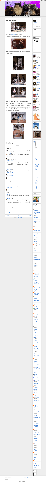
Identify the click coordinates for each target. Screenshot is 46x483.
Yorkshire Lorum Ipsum (36, 400)
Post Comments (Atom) (19, 217)
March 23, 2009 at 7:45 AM (10, 156)
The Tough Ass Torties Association (37, 449)
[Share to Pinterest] (18, 145)
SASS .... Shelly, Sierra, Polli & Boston (37, 383)
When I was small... (36, 180)
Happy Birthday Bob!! (36, 423)
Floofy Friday (35, 306)
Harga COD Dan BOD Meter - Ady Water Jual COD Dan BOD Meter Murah (37, 350)
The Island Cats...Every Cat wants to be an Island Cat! (37, 213)
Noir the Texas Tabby (9, 198)
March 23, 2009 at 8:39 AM (10, 160)
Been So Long (35, 332)
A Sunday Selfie (35, 280)
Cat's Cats (35, 334)
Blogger (26, 481)
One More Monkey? (37, 95)
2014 (34, 143)
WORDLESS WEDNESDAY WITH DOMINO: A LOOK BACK (37, 284)
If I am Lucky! (35, 224)
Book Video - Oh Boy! (36, 319)
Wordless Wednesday (36, 169)
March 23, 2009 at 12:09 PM (10, 172)
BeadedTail (8, 194)
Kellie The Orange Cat (36, 358)
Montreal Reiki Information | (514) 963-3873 (37, 254)
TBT (34, 353)
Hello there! (35, 271)
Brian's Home (35, 209)
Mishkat (35, 463)
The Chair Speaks (36, 226)
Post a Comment (8, 212)
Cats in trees (35, 389)
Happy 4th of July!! (36, 314)
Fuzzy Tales (35, 323)
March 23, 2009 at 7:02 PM (10, 187)
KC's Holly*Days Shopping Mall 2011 (36, 425)
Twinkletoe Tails (36, 342)
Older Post (29, 215)
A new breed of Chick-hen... (37, 340)
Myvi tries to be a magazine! (37, 420)
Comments (35, 50)
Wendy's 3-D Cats (36, 282)
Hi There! (35, 303)
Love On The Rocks (36, 174)
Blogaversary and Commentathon (38, 82)
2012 (34, 145)
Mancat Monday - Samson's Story (37, 164)
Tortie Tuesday (36, 158)
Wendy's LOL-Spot (36, 460)
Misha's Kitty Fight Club (13, 34)
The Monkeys (35, 22)
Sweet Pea (22, 16)
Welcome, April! (35, 415)
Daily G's (35, 457)
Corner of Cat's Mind (36, 300)
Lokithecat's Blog (36, 377)
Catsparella (35, 374)
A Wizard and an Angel (37, 244)
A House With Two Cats (37, 321)
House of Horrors (38, 100)
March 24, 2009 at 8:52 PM (10, 204)
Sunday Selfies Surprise (36, 274)
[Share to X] (17, 145)
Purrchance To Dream (36, 292)
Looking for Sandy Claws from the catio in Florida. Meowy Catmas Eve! (36, 294)
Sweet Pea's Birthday (37, 76)
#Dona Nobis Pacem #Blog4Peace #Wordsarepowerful (36, 298)
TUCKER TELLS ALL (36, 397)
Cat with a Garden (9, 169)
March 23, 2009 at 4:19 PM (10, 178)
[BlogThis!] (16, 145)
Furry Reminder (36, 165)
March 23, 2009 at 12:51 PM (10, 175)
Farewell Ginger (35, 311)
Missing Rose (35, 395)
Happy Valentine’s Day (36, 378)
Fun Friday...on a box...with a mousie (36, 182)
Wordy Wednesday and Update (36, 161)
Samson (10, 16)
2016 (34, 142)
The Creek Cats (9, 153)
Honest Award (36, 186)
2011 (34, 146)
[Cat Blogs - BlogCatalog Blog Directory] (28, 477)
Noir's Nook (35, 313)
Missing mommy (36, 257)
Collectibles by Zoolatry (37, 417)
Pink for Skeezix (36, 387)
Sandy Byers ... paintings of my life (36, 411)
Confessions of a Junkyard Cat (36, 367)
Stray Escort (35, 227)
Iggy (18, 16)
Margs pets (35, 402)
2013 (34, 144)
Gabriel (26, 16)
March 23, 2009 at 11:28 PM (10, 193)
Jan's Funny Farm (36, 276)
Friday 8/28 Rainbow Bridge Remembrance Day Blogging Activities (37, 221)
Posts (35, 49)
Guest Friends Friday (36, 166)
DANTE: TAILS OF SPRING (37, 287)
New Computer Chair (36, 183)
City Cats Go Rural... (36, 335)
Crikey (35, 337)
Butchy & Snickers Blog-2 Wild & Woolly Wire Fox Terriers (36, 465)
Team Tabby (35, 289)
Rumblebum (35, 326)
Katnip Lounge (36, 308)
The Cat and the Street (36, 432)
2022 (34, 141)
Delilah (13, 16)
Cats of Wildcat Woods (37, 259)
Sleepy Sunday (36, 188)
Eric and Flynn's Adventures (36, 241)
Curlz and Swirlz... (36, 296)
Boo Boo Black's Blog (36, 452)
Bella (16, 16)
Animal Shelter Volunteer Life (36, 250)
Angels (29, 16)
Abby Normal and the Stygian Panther (36, 361)
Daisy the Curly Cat (36, 380)
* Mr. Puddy (35, 316)
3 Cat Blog (35, 440)
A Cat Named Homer (36, 429)
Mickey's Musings (36, 237)
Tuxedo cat (10, 146)
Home (6, 16)
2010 (34, 147)
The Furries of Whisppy (37, 355)
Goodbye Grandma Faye (36, 268)
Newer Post (7, 215)
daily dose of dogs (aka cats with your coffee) (37, 265)
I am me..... (35, 467)
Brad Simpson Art (35, 205)
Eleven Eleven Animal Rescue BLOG (36, 438)
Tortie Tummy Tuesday (36, 177)
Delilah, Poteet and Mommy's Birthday (38, 89)
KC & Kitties (35, 394)
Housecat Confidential (37, 305)
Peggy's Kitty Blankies (37, 434)
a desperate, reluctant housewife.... (36, 329)
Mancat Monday (36, 159)
